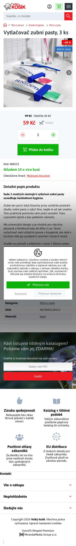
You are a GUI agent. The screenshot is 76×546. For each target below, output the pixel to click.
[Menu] (68, 6)
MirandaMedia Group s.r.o (40, 534)
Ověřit (38, 376)
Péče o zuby (47, 303)
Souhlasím (38, 284)
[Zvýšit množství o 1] (53, 135)
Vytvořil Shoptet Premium (38, 530)
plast (43, 316)
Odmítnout (49, 293)
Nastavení (21, 293)
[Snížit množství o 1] (22, 135)
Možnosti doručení (38, 175)
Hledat (68, 16)
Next (69, 72)
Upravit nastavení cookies (45, 523)
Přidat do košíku (41, 150)
